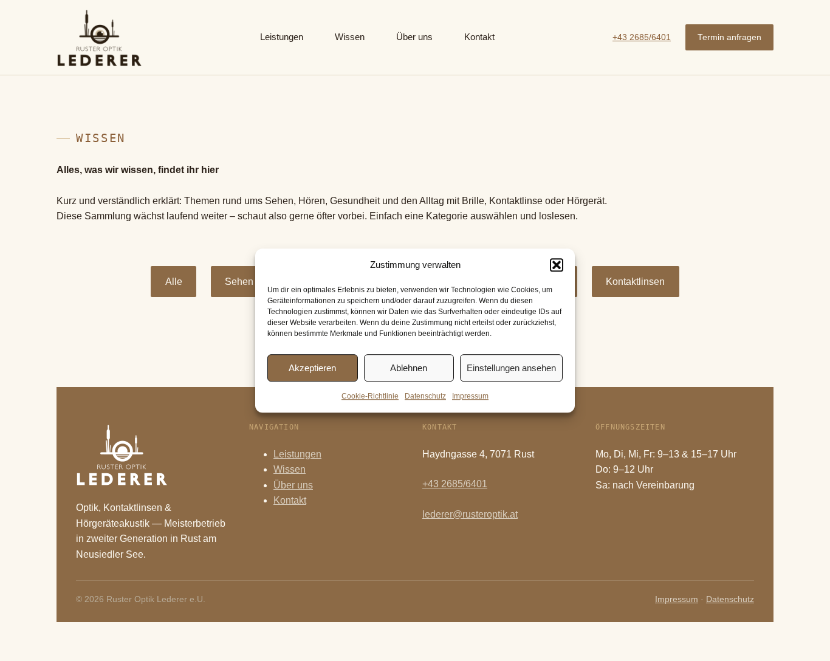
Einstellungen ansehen (511, 368)
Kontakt (289, 500)
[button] (556, 265)
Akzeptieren (312, 368)
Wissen (289, 469)
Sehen (239, 281)
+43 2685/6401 (641, 37)
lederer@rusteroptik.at (470, 514)
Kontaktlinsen (635, 281)
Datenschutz (425, 396)
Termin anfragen (729, 37)
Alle (173, 281)
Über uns (293, 485)
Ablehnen (408, 368)
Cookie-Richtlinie (370, 396)
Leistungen (297, 454)
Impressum (470, 396)
